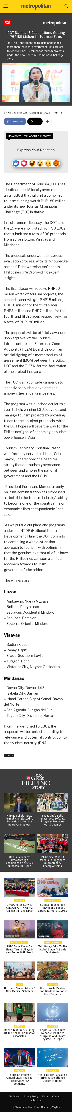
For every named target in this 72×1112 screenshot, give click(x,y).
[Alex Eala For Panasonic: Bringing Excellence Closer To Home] (52, 1057)
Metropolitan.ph (17, 112)
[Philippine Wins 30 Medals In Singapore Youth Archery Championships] (52, 843)
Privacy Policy (31, 1096)
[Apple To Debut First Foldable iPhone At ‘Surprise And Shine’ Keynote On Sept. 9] (52, 1012)
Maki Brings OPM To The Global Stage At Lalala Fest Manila (52, 949)
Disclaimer (14, 1096)
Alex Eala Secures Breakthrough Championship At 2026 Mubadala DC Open (19, 862)
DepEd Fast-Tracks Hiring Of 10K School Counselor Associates (19, 1033)
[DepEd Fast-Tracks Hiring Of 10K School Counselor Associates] (19, 1012)
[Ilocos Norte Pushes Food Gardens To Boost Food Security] (52, 970)
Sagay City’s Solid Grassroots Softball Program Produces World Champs (53, 820)
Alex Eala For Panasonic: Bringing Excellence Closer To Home (52, 1078)
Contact (56, 1096)
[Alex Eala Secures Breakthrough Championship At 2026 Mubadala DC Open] (19, 843)
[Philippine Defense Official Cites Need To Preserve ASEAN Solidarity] (19, 1057)
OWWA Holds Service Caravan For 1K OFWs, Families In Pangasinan (19, 907)
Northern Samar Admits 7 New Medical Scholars (19, 990)
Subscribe (36, 1100)
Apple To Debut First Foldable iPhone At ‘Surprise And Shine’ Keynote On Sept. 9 (52, 1035)
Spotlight (52, 1071)
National (9, 755)
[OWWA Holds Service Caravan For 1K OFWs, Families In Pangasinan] (19, 887)
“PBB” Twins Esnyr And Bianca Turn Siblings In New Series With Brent (19, 949)
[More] (48, 121)
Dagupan (19, 901)
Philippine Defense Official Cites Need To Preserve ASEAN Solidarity (19, 1079)
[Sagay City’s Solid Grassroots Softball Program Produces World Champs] (52, 802)
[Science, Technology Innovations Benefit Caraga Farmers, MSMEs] (52, 887)
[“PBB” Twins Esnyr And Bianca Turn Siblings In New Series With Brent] (19, 929)
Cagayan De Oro (52, 901)
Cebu (19, 984)
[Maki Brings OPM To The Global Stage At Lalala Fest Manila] (52, 929)
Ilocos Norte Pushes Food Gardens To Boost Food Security (52, 991)
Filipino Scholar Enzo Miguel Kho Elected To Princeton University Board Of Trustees (19, 820)
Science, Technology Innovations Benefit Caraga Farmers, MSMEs (52, 907)
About (45, 1096)
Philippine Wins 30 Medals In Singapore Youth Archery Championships (52, 862)
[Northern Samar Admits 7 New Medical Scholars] (19, 970)
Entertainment (19, 942)
